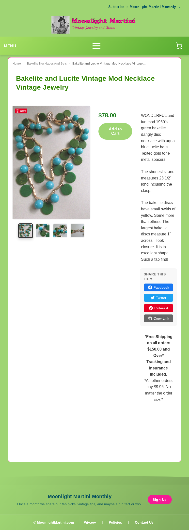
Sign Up (160, 500)
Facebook (161, 287)
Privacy (90, 522)
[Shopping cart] (179, 46)
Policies (115, 522)
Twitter (161, 298)
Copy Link (161, 318)
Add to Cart (115, 131)
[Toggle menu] (96, 46)
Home (17, 63)
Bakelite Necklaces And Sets (47, 63)
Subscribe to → (144, 7)
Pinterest (161, 308)
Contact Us (144, 522)
